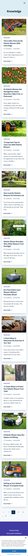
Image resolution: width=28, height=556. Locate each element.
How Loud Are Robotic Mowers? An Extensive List (14, 194)
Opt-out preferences (11, 554)
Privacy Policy (18, 554)
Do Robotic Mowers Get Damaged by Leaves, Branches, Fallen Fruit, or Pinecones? (13, 93)
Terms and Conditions (14, 533)
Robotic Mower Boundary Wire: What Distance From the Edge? (14, 243)
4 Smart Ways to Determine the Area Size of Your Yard (14, 340)
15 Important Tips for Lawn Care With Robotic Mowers (13, 144)
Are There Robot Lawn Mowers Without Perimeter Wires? (12, 292)
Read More (8, 61)
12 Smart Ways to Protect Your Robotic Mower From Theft (14, 388)
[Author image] (4, 49)
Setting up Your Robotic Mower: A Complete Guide (13, 484)
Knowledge (7, 37)
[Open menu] (24, 2)
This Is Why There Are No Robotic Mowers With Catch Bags (13, 43)
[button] (26, 537)
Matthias (9, 48)
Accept (14, 551)
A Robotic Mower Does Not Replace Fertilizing (14, 436)
